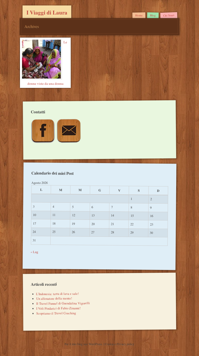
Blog (153, 15)
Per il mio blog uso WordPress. (84, 344)
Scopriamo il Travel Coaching (56, 313)
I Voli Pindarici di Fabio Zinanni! (58, 308)
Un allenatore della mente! (54, 298)
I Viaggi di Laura (46, 12)
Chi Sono (168, 15)
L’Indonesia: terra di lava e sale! (57, 293)
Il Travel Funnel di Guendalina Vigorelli (63, 303)
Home (139, 15)
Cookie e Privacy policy (119, 344)
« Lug (34, 251)
